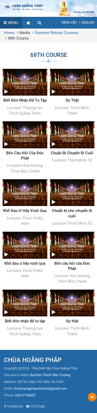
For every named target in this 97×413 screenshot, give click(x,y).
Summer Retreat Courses (56, 32)
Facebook (15, 406)
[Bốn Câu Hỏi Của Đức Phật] (25, 147)
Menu (13, 23)
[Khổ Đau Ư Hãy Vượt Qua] (25, 203)
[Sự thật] (72, 313)
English (87, 22)
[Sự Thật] (72, 92)
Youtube (38, 406)
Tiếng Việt (69, 22)
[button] (39, 23)
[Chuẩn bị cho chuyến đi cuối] (72, 202)
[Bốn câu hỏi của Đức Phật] (72, 258)
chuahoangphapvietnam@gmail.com (40, 388)
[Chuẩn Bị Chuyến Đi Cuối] (72, 142)
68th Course (18, 38)
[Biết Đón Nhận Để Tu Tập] (25, 92)
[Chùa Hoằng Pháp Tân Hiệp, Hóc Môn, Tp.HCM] (48, 6)
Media (24, 32)
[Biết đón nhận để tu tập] (25, 313)
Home (9, 32)
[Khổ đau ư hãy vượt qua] (25, 255)
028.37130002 (25, 395)
